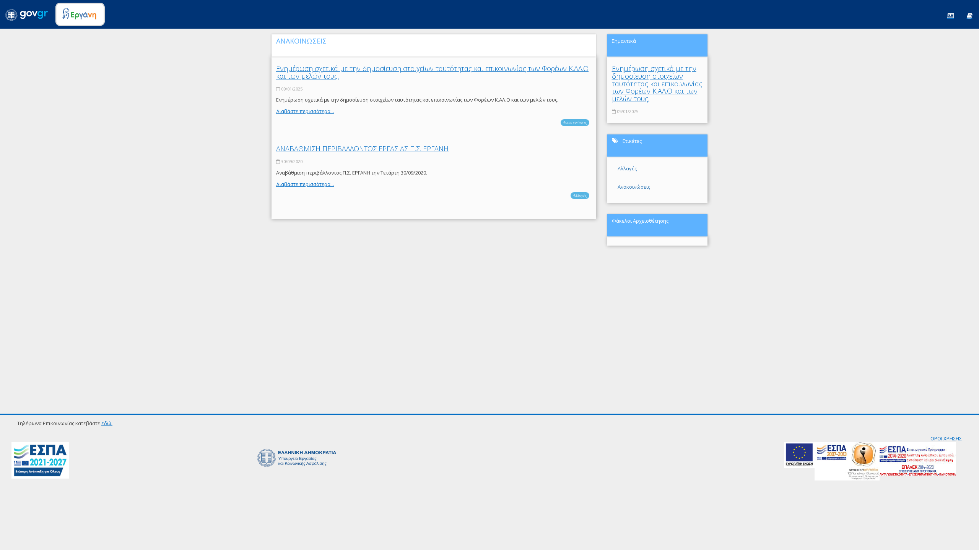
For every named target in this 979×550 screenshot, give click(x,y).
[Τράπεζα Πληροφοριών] (969, 15)
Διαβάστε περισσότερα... (305, 111)
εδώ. (106, 423)
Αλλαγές (580, 195)
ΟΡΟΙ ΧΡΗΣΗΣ (946, 438)
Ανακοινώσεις (575, 122)
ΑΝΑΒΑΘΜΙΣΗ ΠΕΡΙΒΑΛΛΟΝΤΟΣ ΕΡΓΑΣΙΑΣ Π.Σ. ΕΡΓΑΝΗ (362, 148)
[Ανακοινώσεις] (950, 15)
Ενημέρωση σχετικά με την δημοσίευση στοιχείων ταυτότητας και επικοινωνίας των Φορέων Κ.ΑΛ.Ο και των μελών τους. (432, 72)
